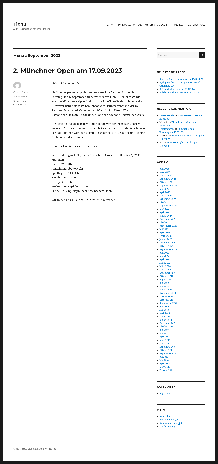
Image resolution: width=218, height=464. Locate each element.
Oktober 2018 (166, 299)
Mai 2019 (164, 286)
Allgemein (164, 393)
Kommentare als (170, 423)
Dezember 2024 (167, 199)
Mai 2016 (164, 360)
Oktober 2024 (166, 202)
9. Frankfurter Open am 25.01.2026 (177, 89)
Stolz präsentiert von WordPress (39, 449)
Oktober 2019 (166, 276)
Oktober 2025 (166, 182)
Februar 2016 (166, 370)
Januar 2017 (165, 343)
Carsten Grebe (21, 92)
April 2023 (164, 232)
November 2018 (167, 296)
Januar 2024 (165, 215)
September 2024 (168, 205)
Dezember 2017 (167, 323)
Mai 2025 (164, 189)
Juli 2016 (163, 357)
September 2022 (168, 249)
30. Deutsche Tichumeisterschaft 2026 (142, 24)
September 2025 (168, 185)
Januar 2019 (165, 289)
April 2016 (164, 363)
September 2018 (168, 303)
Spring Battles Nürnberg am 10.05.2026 (179, 82)
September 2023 (168, 226)
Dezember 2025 (167, 179)
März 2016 (164, 367)
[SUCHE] (202, 55)
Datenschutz (196, 24)
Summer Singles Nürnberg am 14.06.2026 (181, 79)
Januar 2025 (165, 195)
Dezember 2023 (167, 219)
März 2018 (164, 316)
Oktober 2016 (166, 350)
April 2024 (164, 212)
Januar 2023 (165, 239)
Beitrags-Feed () (169, 419)
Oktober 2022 (166, 246)
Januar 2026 (165, 175)
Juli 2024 (164, 209)
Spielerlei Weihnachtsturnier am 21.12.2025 (181, 92)
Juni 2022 (164, 252)
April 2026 (164, 172)
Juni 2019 (164, 283)
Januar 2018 (165, 320)
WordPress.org (167, 426)
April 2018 (164, 313)
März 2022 (165, 263)
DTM (110, 24)
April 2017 (164, 336)
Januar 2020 (165, 269)
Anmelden (165, 416)
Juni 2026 (164, 168)
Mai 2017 (163, 333)
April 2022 (164, 259)
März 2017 (164, 340)
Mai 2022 (164, 256)
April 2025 (164, 192)
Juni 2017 (164, 330)
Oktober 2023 (166, 222)
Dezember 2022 (167, 242)
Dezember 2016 (167, 346)
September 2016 (167, 353)
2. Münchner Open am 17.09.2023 (67, 71)
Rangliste (178, 24)
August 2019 (165, 279)
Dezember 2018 (167, 293)
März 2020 (165, 266)
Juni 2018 (164, 306)
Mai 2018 (164, 310)
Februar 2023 (166, 236)
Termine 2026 (167, 85)
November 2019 (167, 273)
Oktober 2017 (166, 326)
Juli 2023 (164, 229)
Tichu (19, 24)
